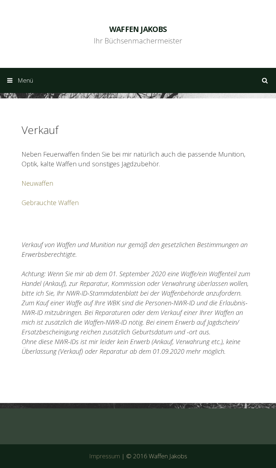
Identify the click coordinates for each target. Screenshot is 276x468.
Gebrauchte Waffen (50, 202)
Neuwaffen (37, 183)
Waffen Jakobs (138, 29)
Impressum (104, 456)
